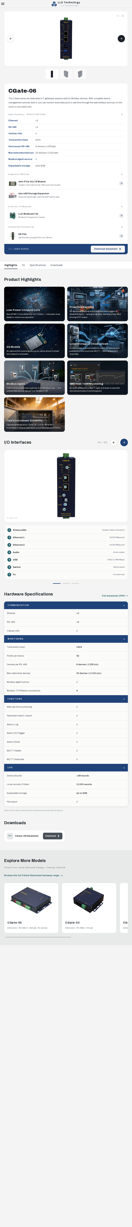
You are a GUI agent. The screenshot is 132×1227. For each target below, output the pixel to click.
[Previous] (10, 38)
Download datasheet (106, 249)
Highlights (10, 265)
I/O (23, 265)
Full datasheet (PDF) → (115, 596)
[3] (75, 583)
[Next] (121, 38)
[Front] (52, 74)
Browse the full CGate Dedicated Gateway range (31, 875)
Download (50, 836)
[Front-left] (66, 74)
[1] (56, 583)
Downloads (57, 265)
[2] (66, 583)
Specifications (38, 265)
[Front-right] (80, 74)
